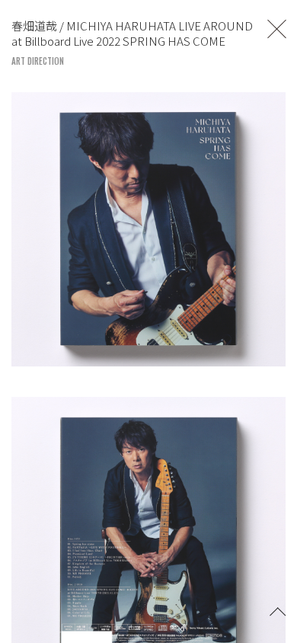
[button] (277, 610)
